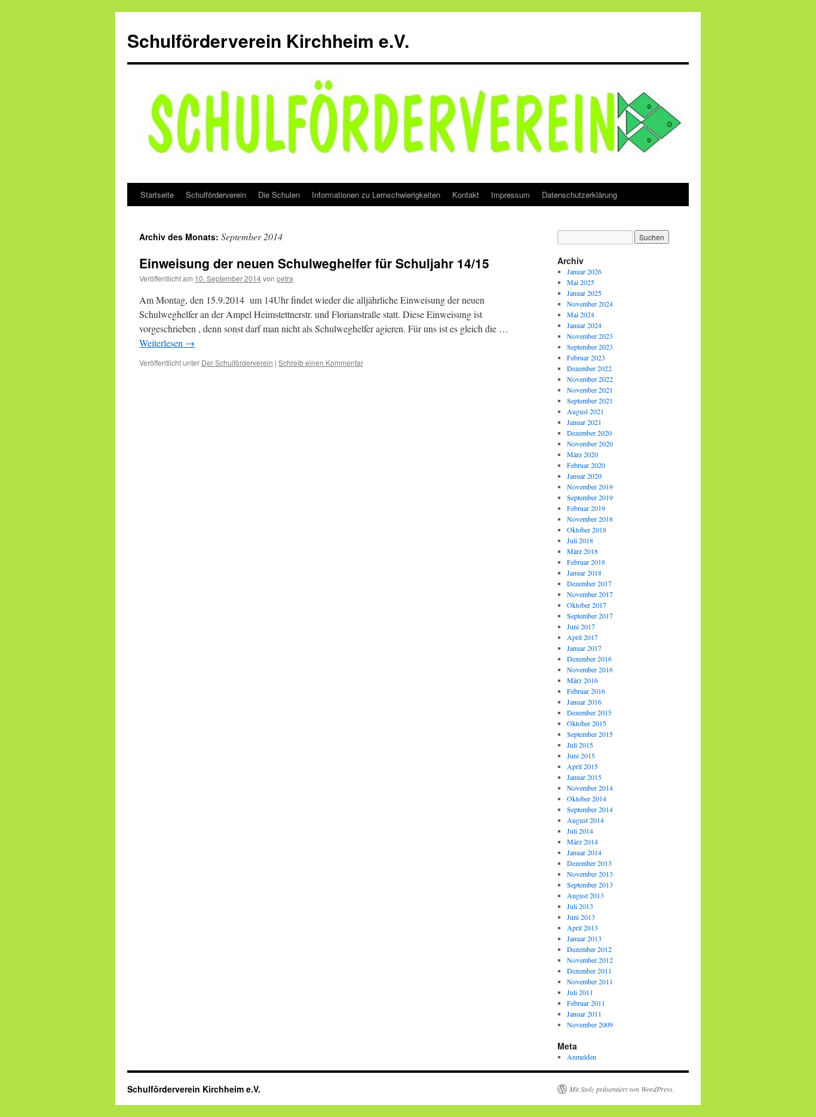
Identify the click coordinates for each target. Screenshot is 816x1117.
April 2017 (582, 637)
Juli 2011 (580, 992)
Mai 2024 (580, 314)
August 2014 (585, 820)
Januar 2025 (584, 293)
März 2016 (582, 680)
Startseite (157, 194)
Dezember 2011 (589, 970)
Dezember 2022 (589, 368)
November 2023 (590, 336)
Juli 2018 (580, 540)
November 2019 (590, 486)
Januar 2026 (584, 271)
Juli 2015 (580, 744)
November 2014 (590, 787)
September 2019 (590, 497)
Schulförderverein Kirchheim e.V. (268, 40)
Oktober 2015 (586, 723)
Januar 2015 (584, 777)
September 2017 (590, 615)
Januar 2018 (584, 572)
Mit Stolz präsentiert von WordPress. (621, 1089)
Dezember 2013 (589, 863)
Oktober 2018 (586, 529)
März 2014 (582, 841)
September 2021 (590, 400)
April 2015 (582, 766)
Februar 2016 (586, 691)
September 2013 (590, 884)
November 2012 (590, 960)
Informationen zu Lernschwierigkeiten (376, 194)
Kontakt (465, 194)
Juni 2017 (581, 626)
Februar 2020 (586, 465)
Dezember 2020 (589, 432)
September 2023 (590, 346)
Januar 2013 (584, 938)
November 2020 (590, 443)
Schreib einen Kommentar (320, 362)
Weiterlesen (167, 342)
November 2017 (590, 594)
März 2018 (582, 551)
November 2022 (590, 379)
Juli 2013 (580, 906)
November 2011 (590, 981)
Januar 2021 (584, 422)
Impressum (510, 194)
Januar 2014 (584, 852)
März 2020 (582, 454)
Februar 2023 (586, 357)
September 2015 (590, 734)
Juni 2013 (581, 917)
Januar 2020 (584, 476)
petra (285, 278)
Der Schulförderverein (237, 362)
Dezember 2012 (589, 949)
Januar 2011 (584, 1013)
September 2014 (590, 809)
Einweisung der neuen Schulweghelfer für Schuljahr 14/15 (314, 263)
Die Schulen (279, 194)
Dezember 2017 (589, 583)
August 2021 (585, 411)
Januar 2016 (584, 701)
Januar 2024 (584, 325)
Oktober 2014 (586, 798)
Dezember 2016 (589, 658)
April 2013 (582, 927)
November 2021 (590, 389)
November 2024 (590, 303)
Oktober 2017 (586, 605)
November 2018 (590, 519)
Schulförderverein (216, 194)
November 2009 (590, 1024)
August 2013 (585, 895)
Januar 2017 (584, 648)
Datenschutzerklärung (579, 194)
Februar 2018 (586, 562)
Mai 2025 (580, 282)
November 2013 (590, 874)
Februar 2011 (586, 1003)
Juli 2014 (580, 831)
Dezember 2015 (589, 712)
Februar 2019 (586, 508)
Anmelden (581, 1056)
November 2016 (590, 669)
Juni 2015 (581, 755)
